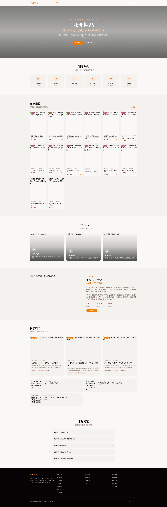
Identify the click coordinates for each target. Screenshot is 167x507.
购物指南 (114, 477)
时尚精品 (63, 3)
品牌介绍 (87, 477)
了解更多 (90, 310)
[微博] (130, 501)
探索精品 (77, 43)
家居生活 (78, 3)
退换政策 (114, 483)
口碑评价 (87, 480)
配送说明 (114, 480)
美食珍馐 (85, 3)
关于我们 (107, 3)
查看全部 (132, 107)
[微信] (133, 501)
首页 (57, 3)
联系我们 (133, 3)
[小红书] (136, 501)
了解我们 (89, 43)
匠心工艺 (92, 3)
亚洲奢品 (100, 3)
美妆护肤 (70, 3)
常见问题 (114, 486)
